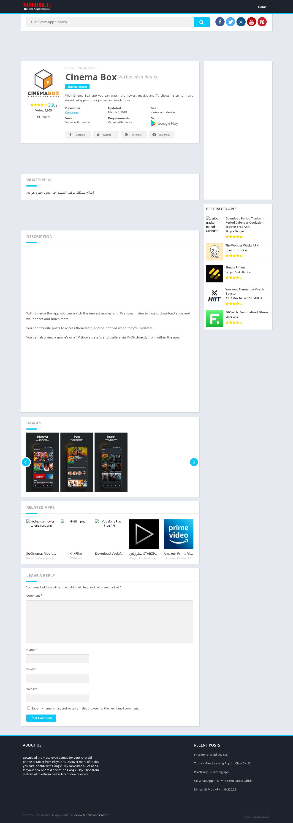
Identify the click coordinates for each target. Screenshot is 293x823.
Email (31, 669)
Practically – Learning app (211, 772)
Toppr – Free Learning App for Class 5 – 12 (222, 763)
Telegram (164, 134)
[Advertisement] (146, 45)
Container (72, 112)
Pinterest (135, 134)
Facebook (80, 134)
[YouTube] (251, 21)
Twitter (106, 134)
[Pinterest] (262, 21)
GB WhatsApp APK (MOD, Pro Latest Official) (224, 781)
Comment (34, 595)
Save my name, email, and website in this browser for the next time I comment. (85, 708)
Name (31, 649)
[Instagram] (241, 21)
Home (262, 7)
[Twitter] (230, 21)
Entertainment (87, 68)
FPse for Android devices (211, 755)
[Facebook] (220, 21)
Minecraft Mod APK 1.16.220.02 (215, 789)
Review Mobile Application (90, 815)
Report (45, 117)
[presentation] (26, 462)
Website (31, 689)
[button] (202, 22)
